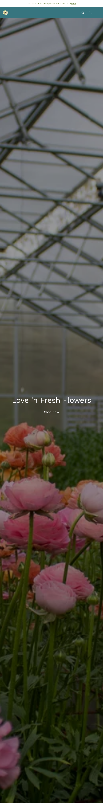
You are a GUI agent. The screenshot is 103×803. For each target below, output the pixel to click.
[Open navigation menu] (97, 12)
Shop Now (51, 412)
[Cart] (90, 12)
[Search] (82, 12)
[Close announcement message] (97, 4)
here (73, 3)
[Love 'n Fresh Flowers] (5, 12)
